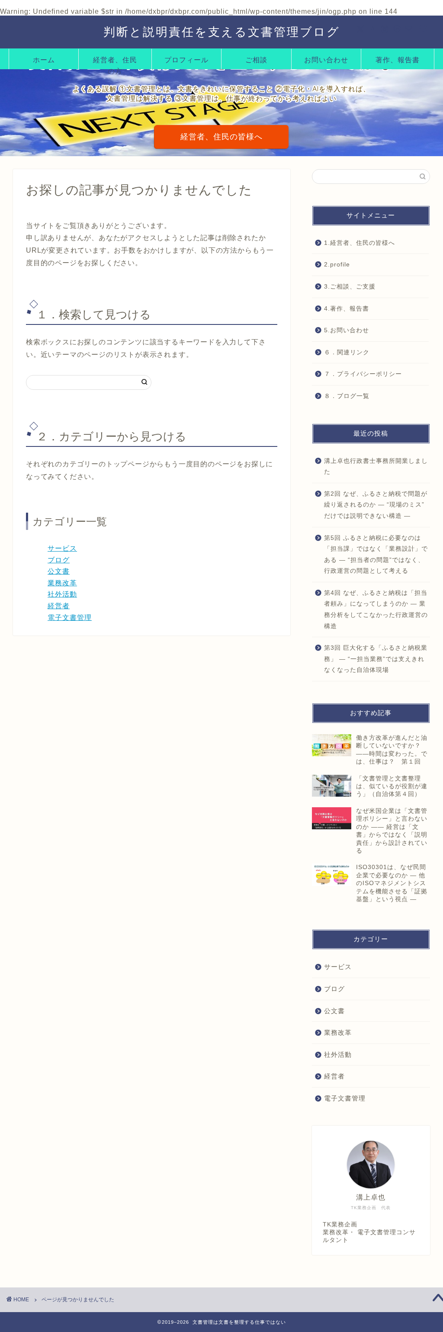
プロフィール (186, 59)
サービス (62, 548)
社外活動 (62, 594)
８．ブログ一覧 (346, 396)
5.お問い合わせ (346, 330)
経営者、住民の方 (115, 62)
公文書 (59, 571)
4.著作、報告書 (346, 308)
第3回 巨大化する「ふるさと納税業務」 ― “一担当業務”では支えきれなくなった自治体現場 (375, 659)
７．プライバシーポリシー (363, 374)
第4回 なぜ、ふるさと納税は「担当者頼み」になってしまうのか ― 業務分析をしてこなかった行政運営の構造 (376, 609)
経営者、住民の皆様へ (221, 136)
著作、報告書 (398, 59)
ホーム (44, 59)
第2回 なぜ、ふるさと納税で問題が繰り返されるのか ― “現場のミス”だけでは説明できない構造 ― (375, 505)
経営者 (59, 606)
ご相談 (256, 59)
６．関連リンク (346, 352)
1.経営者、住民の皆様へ (359, 243)
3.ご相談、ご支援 (350, 286)
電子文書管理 (70, 617)
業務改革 (62, 583)
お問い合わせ (326, 59)
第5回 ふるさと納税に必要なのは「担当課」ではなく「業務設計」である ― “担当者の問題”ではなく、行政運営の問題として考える (376, 555)
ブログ (59, 560)
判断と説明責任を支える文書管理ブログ (221, 31)
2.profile (337, 264)
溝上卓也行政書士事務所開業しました (376, 466)
